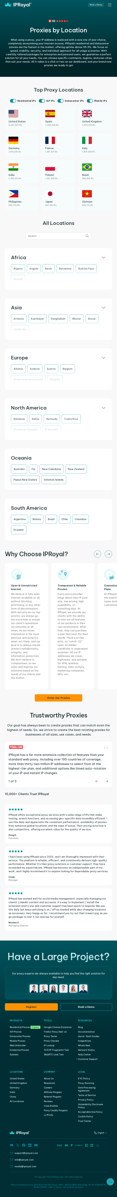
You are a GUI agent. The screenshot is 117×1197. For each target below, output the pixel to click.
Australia (19, 469)
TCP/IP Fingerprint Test (56, 1050)
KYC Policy (84, 1078)
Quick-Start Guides (88, 1036)
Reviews (48, 1101)
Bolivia (37, 519)
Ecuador (19, 529)
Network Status (86, 1050)
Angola (33, 268)
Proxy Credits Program (56, 1110)
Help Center (84, 1054)
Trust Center (84, 1121)
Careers (48, 1087)
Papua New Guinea (25, 479)
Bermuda (51, 418)
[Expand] (110, 1181)
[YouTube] (36, 1145)
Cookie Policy (85, 1116)
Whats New (84, 1045)
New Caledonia (51, 469)
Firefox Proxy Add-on (55, 1031)
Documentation (86, 1031)
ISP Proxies (15, 1031)
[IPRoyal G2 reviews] (58, 20)
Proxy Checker (51, 1041)
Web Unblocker (18, 1045)
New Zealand (76, 469)
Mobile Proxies (17, 1041)
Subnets (14, 1054)
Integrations (84, 1041)
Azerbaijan (37, 318)
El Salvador (52, 429)
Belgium (67, 368)
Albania (18, 368)
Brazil (51, 519)
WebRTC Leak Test (54, 1054)
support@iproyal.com (26, 1153)
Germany (15, 1087)
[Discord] (11, 1145)
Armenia (19, 318)
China (13, 1096)
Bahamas (19, 418)
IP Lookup (49, 1045)
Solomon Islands (54, 479)
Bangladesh (58, 318)
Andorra (35, 368)
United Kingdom (18, 1083)
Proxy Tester (50, 1036)
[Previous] (97, 554)
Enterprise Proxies (19, 1050)
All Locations (17, 1101)
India (12, 1092)
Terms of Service (87, 1095)
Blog (80, 1027)
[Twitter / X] (18, 1145)
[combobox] (58, 236)
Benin (48, 268)
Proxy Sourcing (86, 1083)
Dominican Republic (26, 429)
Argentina (20, 519)
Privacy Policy (86, 1099)
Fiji (33, 469)
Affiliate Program (53, 1092)
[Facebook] (24, 1145)
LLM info (48, 1115)
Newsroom (49, 1083)
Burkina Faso (86, 268)
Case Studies (51, 1106)
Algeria (18, 268)
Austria (51, 368)
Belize (35, 418)
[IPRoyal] (18, 4)
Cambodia (20, 329)
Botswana (65, 268)
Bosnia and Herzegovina (28, 379)
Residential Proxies (20, 1027)
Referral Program (52, 1096)
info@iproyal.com (24, 1159)
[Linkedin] (30, 1145)
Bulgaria (55, 379)
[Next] (108, 554)
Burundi (18, 279)
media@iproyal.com (26, 1166)
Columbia (80, 519)
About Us (49, 1078)
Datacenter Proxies (20, 1036)
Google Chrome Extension (58, 1027)
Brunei (92, 318)
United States (17, 1078)
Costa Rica (71, 418)
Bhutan (76, 318)
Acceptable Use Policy (90, 1112)
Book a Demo (96, 5)
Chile (65, 519)
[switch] (13, 101)
